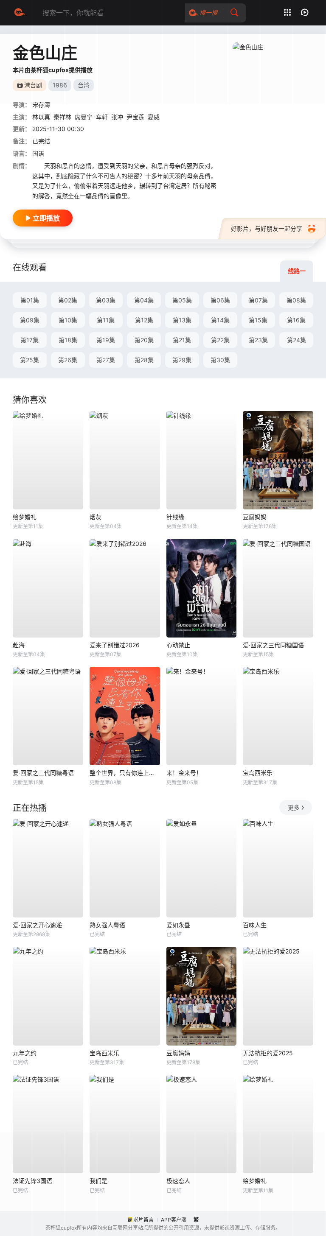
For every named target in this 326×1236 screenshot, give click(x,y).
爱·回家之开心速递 (37, 924)
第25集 (29, 360)
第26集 (67, 360)
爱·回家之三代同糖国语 (273, 645)
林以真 (41, 116)
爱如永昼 (178, 924)
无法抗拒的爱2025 (268, 1053)
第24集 (296, 340)
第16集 (296, 320)
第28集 (144, 360)
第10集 (68, 320)
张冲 (117, 116)
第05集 (182, 300)
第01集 (29, 300)
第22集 (220, 340)
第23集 (258, 340)
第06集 (220, 300)
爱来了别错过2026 (115, 645)
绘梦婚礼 (25, 516)
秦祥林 (62, 116)
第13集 (182, 320)
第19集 (105, 340)
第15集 (258, 320)
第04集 (144, 300)
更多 (294, 807)
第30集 (220, 360)
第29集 (181, 360)
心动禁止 (178, 645)
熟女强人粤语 (107, 924)
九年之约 (25, 1053)
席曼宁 (84, 116)
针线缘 (175, 516)
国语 (38, 153)
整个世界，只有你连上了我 (125, 772)
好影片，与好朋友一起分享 (266, 228)
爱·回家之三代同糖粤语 (43, 772)
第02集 (67, 300)
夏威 (154, 116)
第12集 (144, 320)
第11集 (106, 320)
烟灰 (95, 516)
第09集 (29, 320)
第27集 (105, 360)
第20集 (144, 340)
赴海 (19, 645)
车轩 (102, 116)
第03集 (105, 300)
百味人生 (255, 924)
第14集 (220, 320)
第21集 (182, 340)
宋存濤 (41, 104)
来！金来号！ (184, 772)
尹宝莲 (135, 116)
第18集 (68, 340)
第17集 (29, 340)
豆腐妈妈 (255, 516)
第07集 (258, 300)
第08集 (296, 300)
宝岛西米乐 (258, 772)
